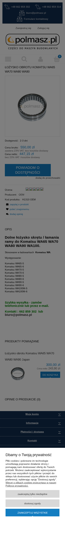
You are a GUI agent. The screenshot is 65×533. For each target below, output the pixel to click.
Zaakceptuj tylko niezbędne (32, 494)
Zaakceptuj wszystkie (33, 512)
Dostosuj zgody (32, 503)
